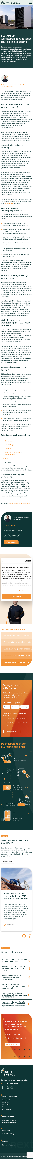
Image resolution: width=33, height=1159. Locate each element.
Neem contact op (11, 1044)
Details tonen (23, 591)
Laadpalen (8, 448)
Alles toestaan (16, 596)
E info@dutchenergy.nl (15, 1038)
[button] (5, 535)
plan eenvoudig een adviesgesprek (19, 503)
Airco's (7, 458)
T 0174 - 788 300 (12, 1035)
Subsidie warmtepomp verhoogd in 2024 (18, 649)
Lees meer (10, 925)
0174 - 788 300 (10, 1084)
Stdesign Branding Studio (23, 1156)
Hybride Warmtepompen (12, 452)
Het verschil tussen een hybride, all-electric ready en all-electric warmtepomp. (18, 662)
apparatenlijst (9, 203)
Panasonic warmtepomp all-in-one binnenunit (18, 635)
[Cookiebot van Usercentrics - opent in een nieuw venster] (23, 561)
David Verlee (21, 85)
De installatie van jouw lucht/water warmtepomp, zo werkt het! (18, 642)
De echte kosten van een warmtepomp (18, 656)
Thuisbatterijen (9, 445)
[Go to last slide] (24, 936)
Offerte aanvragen (11, 542)
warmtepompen (10, 454)
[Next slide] (29, 936)
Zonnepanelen (9, 441)
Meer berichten (7, 861)
